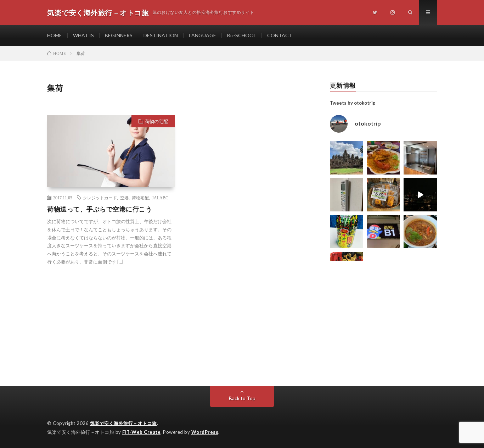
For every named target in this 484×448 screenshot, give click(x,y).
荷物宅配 (140, 197)
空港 (124, 197)
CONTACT (279, 35)
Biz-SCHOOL (241, 35)
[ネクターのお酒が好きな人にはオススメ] (346, 231)
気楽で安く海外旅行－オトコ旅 (123, 423)
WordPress (205, 432)
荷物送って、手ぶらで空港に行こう (99, 209)
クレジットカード (100, 197)
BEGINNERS (119, 35)
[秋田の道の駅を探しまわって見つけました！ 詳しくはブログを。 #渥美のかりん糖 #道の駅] (383, 194)
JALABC (160, 197)
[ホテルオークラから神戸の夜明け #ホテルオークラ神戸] (420, 194)
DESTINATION (160, 35)
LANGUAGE (202, 35)
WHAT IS (83, 35)
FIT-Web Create (141, 432)
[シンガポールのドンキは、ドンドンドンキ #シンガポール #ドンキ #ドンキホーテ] (383, 231)
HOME (54, 35)
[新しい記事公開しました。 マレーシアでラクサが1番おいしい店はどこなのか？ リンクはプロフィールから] (420, 231)
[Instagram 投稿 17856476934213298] (346, 158)
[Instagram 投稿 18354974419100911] (346, 194)
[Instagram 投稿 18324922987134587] (420, 158)
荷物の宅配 (156, 121)
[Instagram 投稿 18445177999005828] (383, 158)
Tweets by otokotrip (353, 103)
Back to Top (242, 398)
